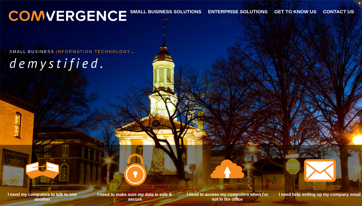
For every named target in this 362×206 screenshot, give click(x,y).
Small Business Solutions (165, 11)
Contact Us (338, 11)
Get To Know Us (295, 11)
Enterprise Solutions (238, 11)
